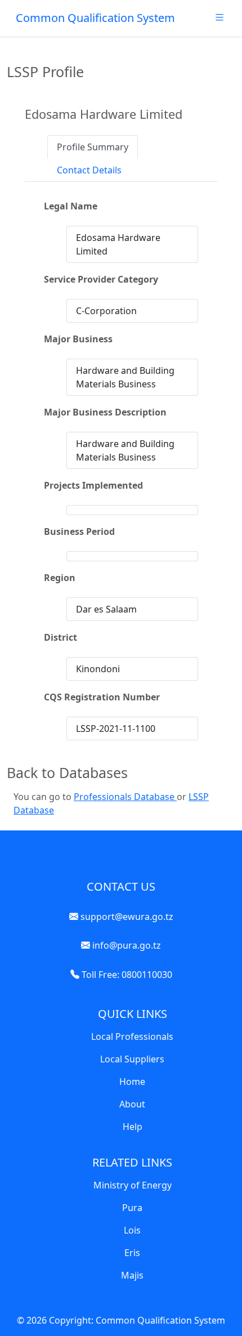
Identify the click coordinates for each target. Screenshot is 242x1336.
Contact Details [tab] (89, 170)
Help (132, 1126)
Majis (132, 1275)
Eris (132, 1252)
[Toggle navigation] (219, 20)
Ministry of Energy (132, 1185)
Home (132, 1081)
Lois (132, 1230)
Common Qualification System (95, 17)
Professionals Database (125, 796)
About (132, 1104)
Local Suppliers (132, 1059)
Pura (132, 1207)
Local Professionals (132, 1036)
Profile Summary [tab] (92, 147)
